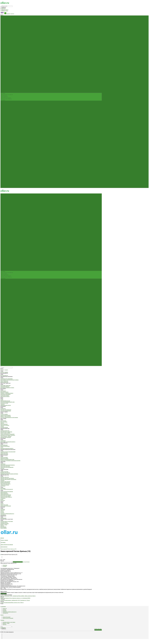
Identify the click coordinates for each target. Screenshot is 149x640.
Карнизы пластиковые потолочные (8, 86)
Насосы (2, 48)
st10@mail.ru (3, 8)
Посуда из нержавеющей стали (7, 33)
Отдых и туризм (4, 127)
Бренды (4, 624)
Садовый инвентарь (4, 53)
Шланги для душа (4, 70)
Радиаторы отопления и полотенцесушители (10, 74)
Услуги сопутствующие (8, 618)
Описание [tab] (5, 565)
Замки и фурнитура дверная (6, 94)
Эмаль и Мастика (4, 20)
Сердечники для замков (5, 97)
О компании (3, 606)
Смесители (2, 75)
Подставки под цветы (5, 91)
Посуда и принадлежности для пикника (9, 44)
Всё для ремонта (4, 102)
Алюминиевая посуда (5, 32)
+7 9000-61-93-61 (4, 10)
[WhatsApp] (5, 13)
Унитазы (2, 80)
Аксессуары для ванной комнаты (7, 62)
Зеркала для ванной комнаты (6, 66)
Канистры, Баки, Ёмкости (6, 98)
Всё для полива (3, 47)
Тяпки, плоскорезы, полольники (7, 56)
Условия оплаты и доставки (9, 622)
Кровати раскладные (5, 90)
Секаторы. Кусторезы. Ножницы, (7, 58)
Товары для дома (4, 167)
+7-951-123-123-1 (98, 628)
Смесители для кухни (5, 77)
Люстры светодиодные (5, 39)
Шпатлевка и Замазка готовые (7, 23)
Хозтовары (2, 179)
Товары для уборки (4, 92)
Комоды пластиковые (5, 89)
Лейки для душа (4, 69)
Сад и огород (3, 132)
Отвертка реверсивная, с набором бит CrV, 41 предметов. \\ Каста (15, 600)
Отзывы (5, 610)
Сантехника (3, 147)
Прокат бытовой (6, 617)
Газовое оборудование (5, 42)
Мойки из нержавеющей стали (7, 73)
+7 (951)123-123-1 (4, 9)
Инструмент (3, 111)
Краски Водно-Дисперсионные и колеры (9, 18)
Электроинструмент (5, 30)
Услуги (1, 615)
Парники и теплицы (4, 50)
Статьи (4, 609)
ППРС (1, 65)
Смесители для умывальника (6, 79)
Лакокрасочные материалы (6, 17)
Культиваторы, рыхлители (6, 54)
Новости (5, 608)
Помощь (2, 620)
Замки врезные (3, 95)
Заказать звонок (98, 629)
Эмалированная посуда (5, 37)
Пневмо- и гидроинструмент (6, 27)
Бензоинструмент (4, 26)
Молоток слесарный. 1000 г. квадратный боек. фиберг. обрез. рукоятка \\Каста (17, 595)
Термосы (2, 35)
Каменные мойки (4, 72)
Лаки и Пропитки (4, 19)
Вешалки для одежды (5, 82)
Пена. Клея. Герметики (5, 21)
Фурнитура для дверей (5, 185)
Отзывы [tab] (5, 566)
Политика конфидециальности (9, 611)
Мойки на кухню (4, 71)
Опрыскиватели (4, 49)
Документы (5, 613)
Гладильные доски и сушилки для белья (9, 83)
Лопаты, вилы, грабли (5, 55)
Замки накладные (4, 96)
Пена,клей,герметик (4, 22)
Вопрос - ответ (6, 623)
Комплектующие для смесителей (7, 68)
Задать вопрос (3, 593)
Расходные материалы (5, 28)
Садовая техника (4, 52)
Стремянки (2, 100)
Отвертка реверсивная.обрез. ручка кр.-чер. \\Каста (11, 602)
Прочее (2, 51)
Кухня (1, 117)
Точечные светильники (5, 40)
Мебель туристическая (5, 43)
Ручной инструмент (4, 29)
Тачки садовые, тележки (5, 59)
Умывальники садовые (5, 60)
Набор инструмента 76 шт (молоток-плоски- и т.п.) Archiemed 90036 (15, 598)
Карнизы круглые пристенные (7, 85)
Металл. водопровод (4, 64)
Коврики (2, 87)
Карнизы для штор (4, 84)
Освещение (3, 124)
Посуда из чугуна (4, 34)
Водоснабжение (4, 63)
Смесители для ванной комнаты (7, 76)
